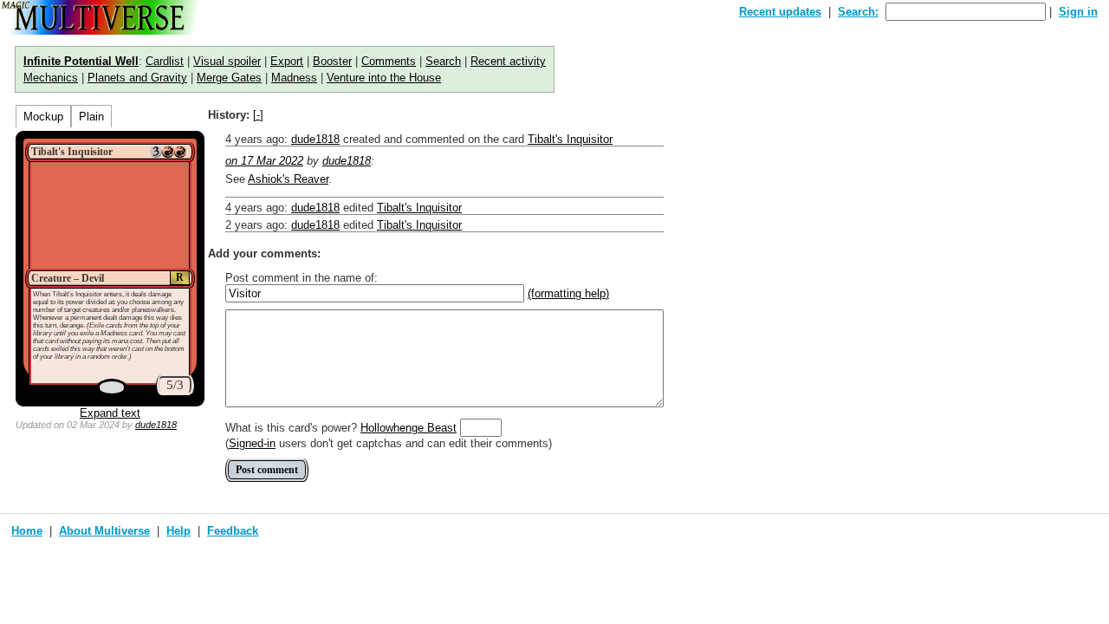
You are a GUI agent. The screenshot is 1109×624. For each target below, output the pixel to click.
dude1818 (156, 424)
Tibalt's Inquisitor (570, 139)
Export (286, 61)
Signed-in (252, 443)
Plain (91, 116)
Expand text (110, 412)
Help (178, 530)
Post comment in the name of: (301, 277)
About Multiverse (104, 530)
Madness (294, 77)
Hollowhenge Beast (408, 427)
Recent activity (508, 61)
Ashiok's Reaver (288, 178)
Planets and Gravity (137, 77)
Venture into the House (384, 77)
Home (26, 530)
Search (443, 61)
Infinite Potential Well (81, 61)
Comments (388, 61)
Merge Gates (229, 77)
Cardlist (165, 61)
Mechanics (50, 77)
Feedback (232, 530)
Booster (332, 61)
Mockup (43, 116)
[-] (258, 114)
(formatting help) (568, 293)
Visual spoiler (227, 61)
